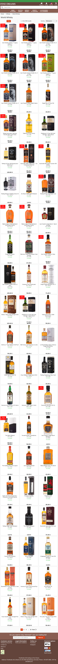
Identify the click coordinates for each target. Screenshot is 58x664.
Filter (8, 21)
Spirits (34, 11)
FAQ (2, 648)
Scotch (20, 11)
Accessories (44, 11)
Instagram (32, 644)
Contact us (3, 644)
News (13, 11)
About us (3, 646)
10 (30, 629)
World (27, 11)
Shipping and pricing (6, 642)
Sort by (43, 21)
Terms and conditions (21, 642)
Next (33, 629)
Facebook (33, 642)
